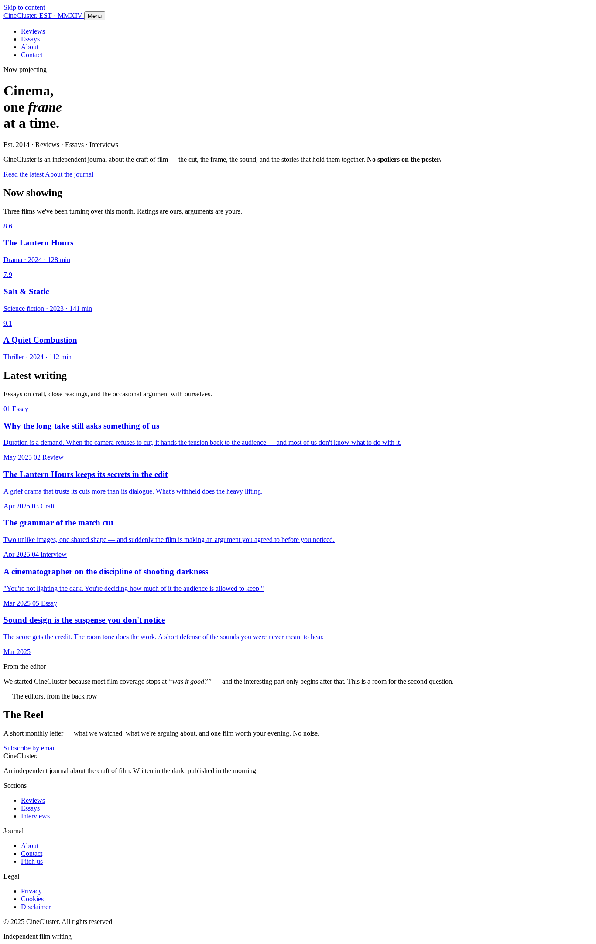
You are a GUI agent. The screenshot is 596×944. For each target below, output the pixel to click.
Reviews (33, 31)
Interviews (35, 816)
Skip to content (24, 7)
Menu (95, 16)
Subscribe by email (29, 748)
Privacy (31, 891)
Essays (30, 39)
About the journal (69, 174)
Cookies (32, 899)
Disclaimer (36, 906)
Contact (31, 54)
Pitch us (32, 861)
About (29, 47)
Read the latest (23, 174)
